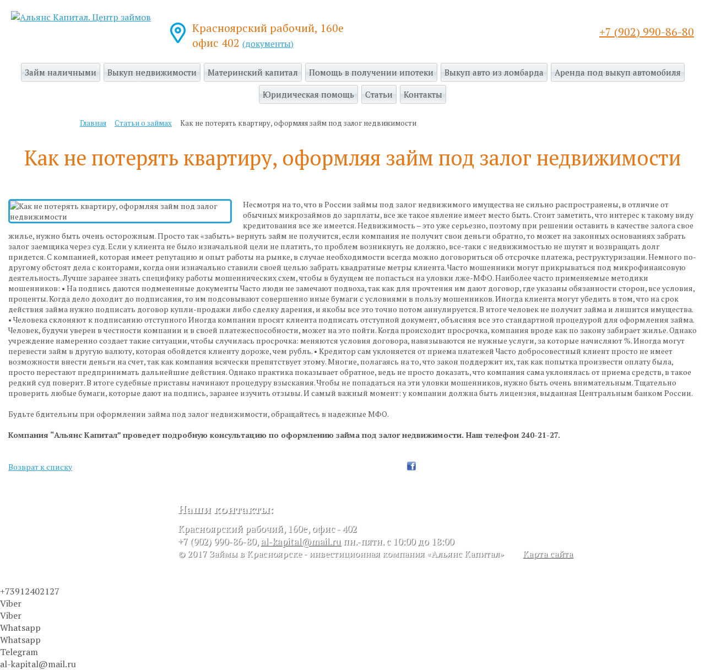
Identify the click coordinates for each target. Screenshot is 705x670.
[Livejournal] (444, 466)
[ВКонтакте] (433, 466)
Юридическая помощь (308, 94)
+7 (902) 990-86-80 (646, 31)
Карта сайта (548, 554)
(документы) (268, 43)
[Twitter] (422, 466)
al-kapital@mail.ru (301, 541)
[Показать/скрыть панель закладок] (399, 465)
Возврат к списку (40, 467)
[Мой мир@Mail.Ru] (455, 466)
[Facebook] (411, 466)
